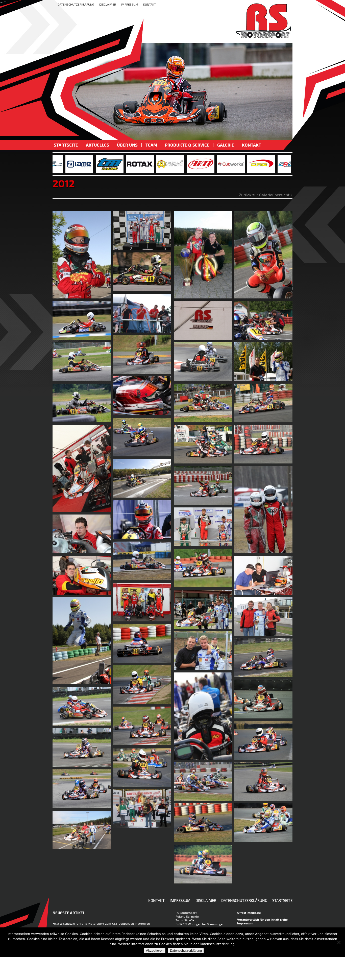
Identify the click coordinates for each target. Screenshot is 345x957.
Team (151, 145)
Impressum (129, 4)
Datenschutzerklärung (76, 4)
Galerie (225, 145)
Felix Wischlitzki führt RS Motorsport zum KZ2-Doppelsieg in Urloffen (101, 923)
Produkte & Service (187, 145)
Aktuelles (97, 145)
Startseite (66, 145)
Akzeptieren (154, 950)
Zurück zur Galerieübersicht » (265, 194)
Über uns (127, 145)
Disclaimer (107, 4)
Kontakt (149, 4)
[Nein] (338, 942)
